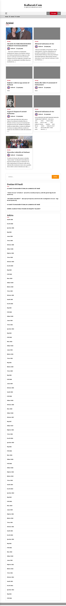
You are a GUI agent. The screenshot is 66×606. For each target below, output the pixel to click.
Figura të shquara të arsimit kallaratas (17, 112)
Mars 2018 (9, 409)
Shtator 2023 (10, 295)
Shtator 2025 (10, 244)
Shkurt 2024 (10, 282)
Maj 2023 (9, 308)
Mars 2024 (9, 278)
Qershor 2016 (10, 442)
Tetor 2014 (10, 480)
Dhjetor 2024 (10, 253)
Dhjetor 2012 (10, 564)
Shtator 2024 (10, 261)
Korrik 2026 (10, 223)
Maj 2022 (9, 333)
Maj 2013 (9, 543)
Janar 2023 (10, 320)
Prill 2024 (9, 274)
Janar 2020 (10, 383)
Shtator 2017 (10, 417)
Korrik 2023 (10, 303)
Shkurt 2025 (10, 249)
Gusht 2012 (10, 581)
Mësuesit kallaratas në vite (44, 44)
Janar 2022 (10, 350)
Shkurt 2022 (10, 345)
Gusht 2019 (10, 392)
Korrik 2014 (10, 488)
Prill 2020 (9, 379)
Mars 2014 (9, 505)
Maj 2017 (9, 421)
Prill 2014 (9, 501)
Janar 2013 (10, 560)
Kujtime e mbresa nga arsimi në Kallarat (18, 84)
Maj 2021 (9, 362)
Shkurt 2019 (10, 400)
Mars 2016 (9, 455)
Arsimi (8, 41)
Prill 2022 (9, 337)
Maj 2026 (9, 232)
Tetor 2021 (10, 358)
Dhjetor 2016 (10, 430)
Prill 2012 (9, 598)
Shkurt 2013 (10, 556)
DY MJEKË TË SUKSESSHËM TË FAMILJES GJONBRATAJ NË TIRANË (23, 188)
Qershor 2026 (10, 228)
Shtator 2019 (10, 388)
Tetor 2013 (10, 522)
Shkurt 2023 (10, 316)
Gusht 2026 (10, 219)
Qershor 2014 (10, 493)
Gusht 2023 (10, 299)
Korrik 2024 (10, 266)
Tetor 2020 (10, 371)
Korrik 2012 (10, 585)
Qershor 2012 (10, 589)
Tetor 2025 (10, 240)
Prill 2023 (9, 312)
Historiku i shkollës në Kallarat (18, 152)
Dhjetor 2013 (10, 514)
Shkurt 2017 (10, 425)
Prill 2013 (9, 547)
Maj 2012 (9, 594)
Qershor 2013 (10, 539)
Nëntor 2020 (10, 366)
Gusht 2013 (10, 531)
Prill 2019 (9, 396)
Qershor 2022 (10, 329)
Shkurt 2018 (10, 413)
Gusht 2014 (10, 484)
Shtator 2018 (10, 404)
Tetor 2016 (10, 434)
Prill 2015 (9, 463)
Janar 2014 (10, 510)
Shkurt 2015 (10, 467)
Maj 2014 (9, 497)
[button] (48, 13)
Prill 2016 (9, 451)
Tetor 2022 (10, 324)
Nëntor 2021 (10, 354)
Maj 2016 (9, 446)
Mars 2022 (9, 341)
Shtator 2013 (10, 526)
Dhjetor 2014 (10, 472)
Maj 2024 (9, 270)
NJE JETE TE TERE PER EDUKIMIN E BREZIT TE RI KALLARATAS (19, 45)
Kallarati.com (33, 5)
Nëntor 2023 (10, 287)
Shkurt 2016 (10, 459)
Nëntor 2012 (10, 568)
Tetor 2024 (10, 257)
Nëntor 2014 (10, 476)
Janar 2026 (10, 236)
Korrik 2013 (10, 535)
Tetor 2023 (10, 291)
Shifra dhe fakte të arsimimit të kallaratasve (46, 84)
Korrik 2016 (10, 438)
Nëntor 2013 (10, 518)
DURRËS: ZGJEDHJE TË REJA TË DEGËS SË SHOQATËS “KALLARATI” (24, 208)
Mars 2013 (9, 552)
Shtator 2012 (10, 577)
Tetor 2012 (10, 573)
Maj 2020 (9, 375)
